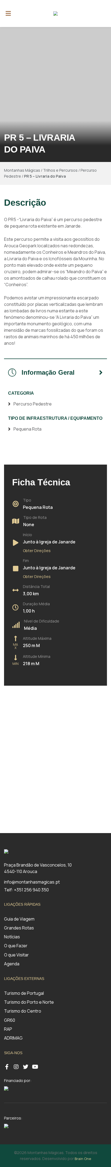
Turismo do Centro (22, 1011)
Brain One (83, 1158)
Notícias (12, 937)
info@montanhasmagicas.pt (32, 882)
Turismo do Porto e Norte (29, 1002)
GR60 (9, 1020)
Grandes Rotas (19, 928)
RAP (8, 1029)
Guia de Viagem (19, 919)
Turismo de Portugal (24, 993)
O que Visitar (16, 955)
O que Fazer (15, 946)
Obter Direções (37, 550)
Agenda (11, 964)
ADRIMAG (13, 1038)
